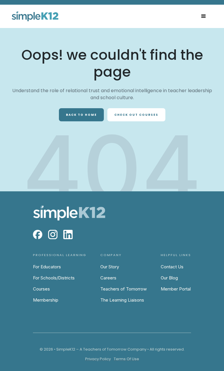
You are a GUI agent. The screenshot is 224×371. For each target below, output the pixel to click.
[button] (203, 16)
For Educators (47, 267)
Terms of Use (126, 359)
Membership (45, 300)
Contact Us (172, 267)
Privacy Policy (98, 359)
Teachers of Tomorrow (123, 289)
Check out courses (136, 115)
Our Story (109, 267)
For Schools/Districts (54, 278)
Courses (41, 289)
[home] (35, 16)
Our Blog (169, 278)
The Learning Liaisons (122, 300)
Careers (108, 278)
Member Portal (176, 289)
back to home (81, 115)
